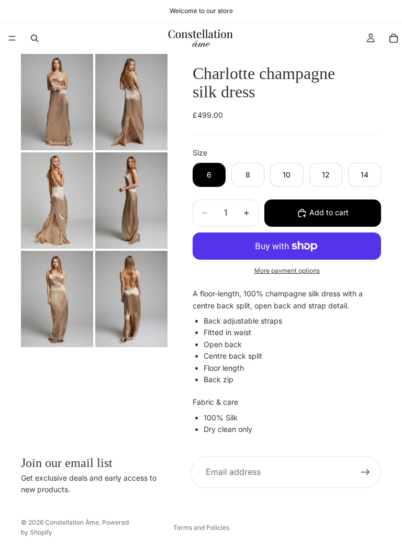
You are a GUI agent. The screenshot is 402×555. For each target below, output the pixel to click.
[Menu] (12, 38)
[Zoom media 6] (131, 299)
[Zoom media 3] (57, 200)
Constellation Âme (72, 522)
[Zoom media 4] (131, 200)
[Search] (34, 38)
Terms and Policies (201, 527)
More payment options (287, 270)
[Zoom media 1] (57, 102)
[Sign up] (365, 472)
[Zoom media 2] (131, 102)
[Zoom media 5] (57, 299)
